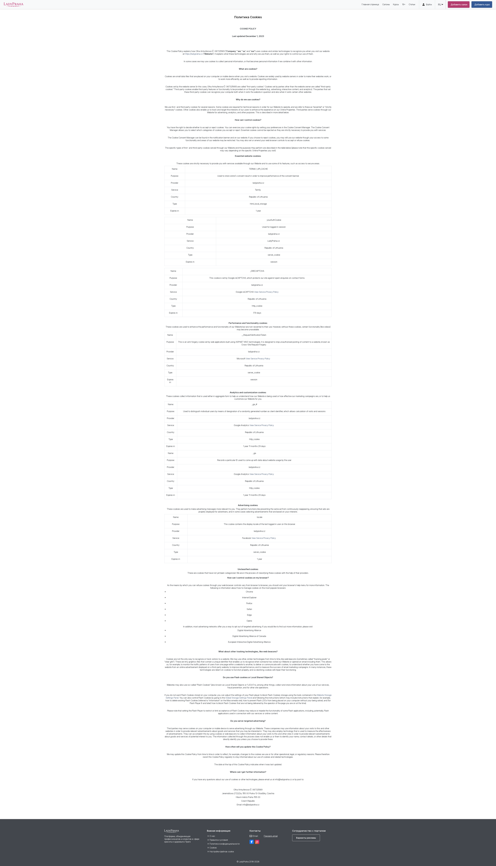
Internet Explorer (249, 597)
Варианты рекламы (306, 838)
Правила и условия (219, 840)
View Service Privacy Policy (266, 292)
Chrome (249, 591)
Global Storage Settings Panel (238, 697)
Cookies (213, 847)
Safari (249, 609)
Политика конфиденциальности (225, 843)
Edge (249, 615)
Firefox (249, 603)
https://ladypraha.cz (194, 54)
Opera (249, 620)
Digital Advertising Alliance (249, 630)
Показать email (271, 836)
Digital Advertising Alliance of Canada (249, 636)
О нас (212, 836)
